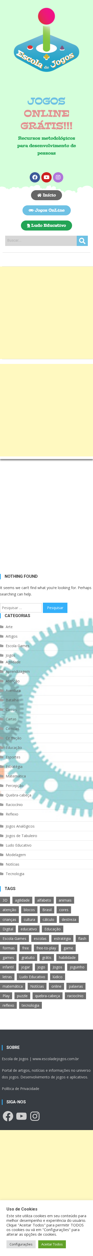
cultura (29, 919)
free (25, 948)
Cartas (11, 719)
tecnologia (30, 1005)
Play (6, 995)
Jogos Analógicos (20, 826)
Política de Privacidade (20, 1088)
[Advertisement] (46, 313)
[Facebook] (35, 177)
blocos (29, 909)
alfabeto (44, 900)
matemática (13, 986)
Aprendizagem (18, 671)
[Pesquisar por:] (21, 607)
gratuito (28, 957)
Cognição (13, 738)
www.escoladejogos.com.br (56, 1058)
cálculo (48, 919)
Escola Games (17, 645)
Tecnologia (15, 873)
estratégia (62, 938)
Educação (14, 747)
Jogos (10, 655)
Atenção (13, 681)
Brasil (47, 909)
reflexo (8, 1005)
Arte (9, 626)
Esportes (13, 757)
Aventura (13, 690)
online (56, 986)
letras (7, 976)
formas (9, 948)
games (8, 957)
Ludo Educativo (19, 845)
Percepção (15, 785)
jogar (25, 967)
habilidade (67, 957)
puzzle (22, 995)
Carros (11, 709)
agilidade (22, 900)
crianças (9, 919)
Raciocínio (14, 804)
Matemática (16, 776)
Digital (8, 929)
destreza (69, 919)
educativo (29, 929)
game (68, 948)
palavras (76, 986)
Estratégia (14, 766)
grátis (46, 957)
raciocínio (75, 995)
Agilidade (13, 661)
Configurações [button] (21, 1244)
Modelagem (16, 854)
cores (63, 909)
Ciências (12, 728)
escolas (40, 938)
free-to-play (46, 948)
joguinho (77, 967)
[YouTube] (21, 1116)
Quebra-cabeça (18, 795)
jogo (41, 967)
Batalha (12, 700)
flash (82, 938)
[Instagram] (58, 177)
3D (5, 900)
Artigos (12, 636)
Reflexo (12, 814)
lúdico (58, 976)
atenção (9, 909)
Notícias (12, 864)
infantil (8, 967)
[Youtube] (46, 177)
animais (65, 900)
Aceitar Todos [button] (52, 1244)
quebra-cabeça (47, 995)
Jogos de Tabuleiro (21, 835)
